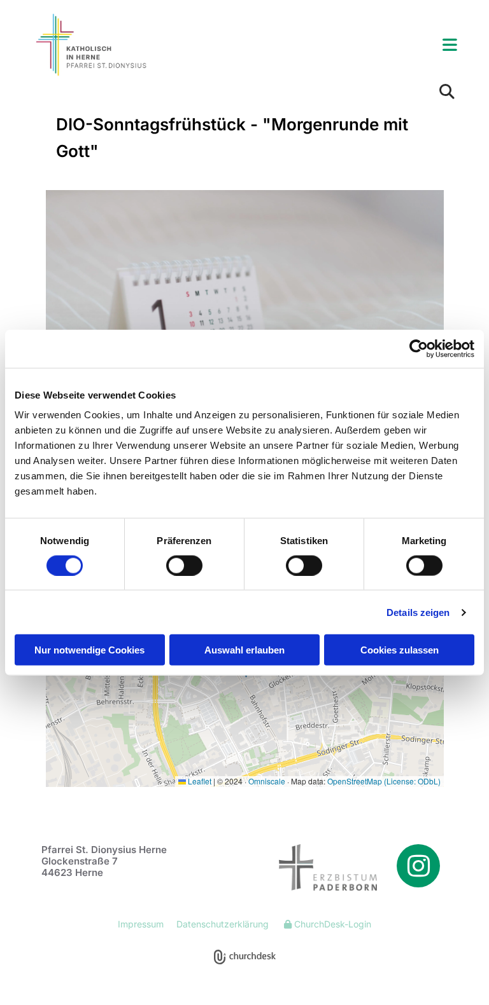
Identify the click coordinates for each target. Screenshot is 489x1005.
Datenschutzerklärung (222, 924)
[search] (447, 91)
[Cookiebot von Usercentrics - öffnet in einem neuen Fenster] (418, 348)
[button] (318, 45)
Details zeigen (418, 611)
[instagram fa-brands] (418, 865)
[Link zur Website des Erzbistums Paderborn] (315, 867)
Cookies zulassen (399, 650)
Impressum (141, 924)
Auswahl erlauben (244, 650)
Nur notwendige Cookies (89, 650)
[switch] (184, 565)
